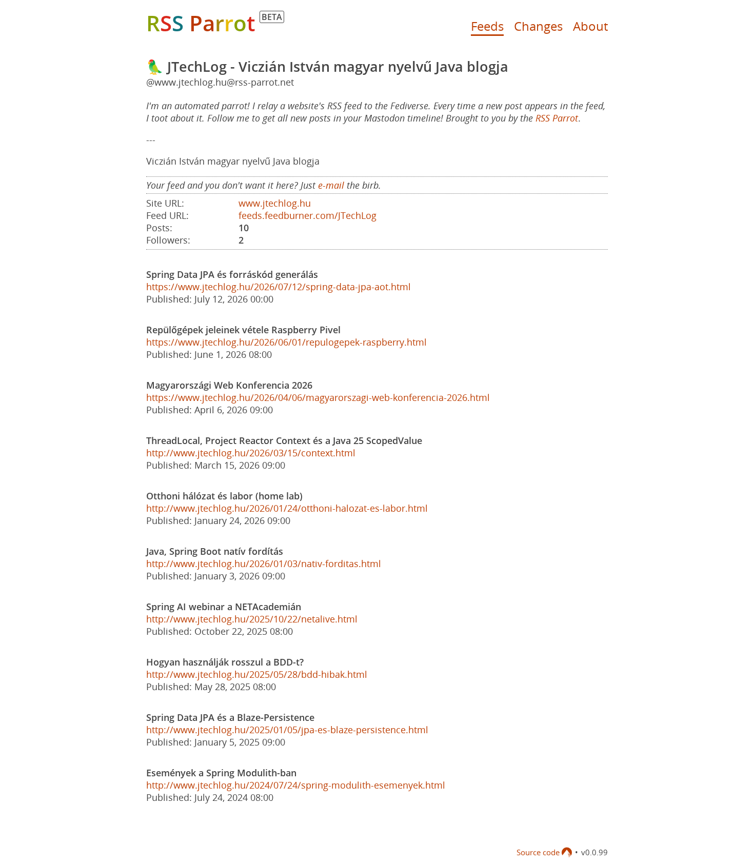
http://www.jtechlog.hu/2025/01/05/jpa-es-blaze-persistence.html (287, 729)
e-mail (331, 185)
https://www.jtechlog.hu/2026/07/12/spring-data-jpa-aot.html (278, 286)
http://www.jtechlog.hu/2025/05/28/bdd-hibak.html (256, 674)
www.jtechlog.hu (275, 203)
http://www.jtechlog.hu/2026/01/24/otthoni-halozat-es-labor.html (287, 508)
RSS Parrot (556, 118)
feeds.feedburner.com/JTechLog (307, 215)
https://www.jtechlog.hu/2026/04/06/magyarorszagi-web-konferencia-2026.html (318, 397)
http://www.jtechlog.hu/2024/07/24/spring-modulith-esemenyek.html (295, 785)
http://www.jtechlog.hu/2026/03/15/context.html (250, 453)
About (590, 25)
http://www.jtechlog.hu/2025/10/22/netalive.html (252, 619)
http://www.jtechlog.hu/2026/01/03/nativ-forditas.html (263, 563)
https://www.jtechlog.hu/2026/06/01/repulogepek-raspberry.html (286, 342)
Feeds (487, 25)
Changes (538, 25)
